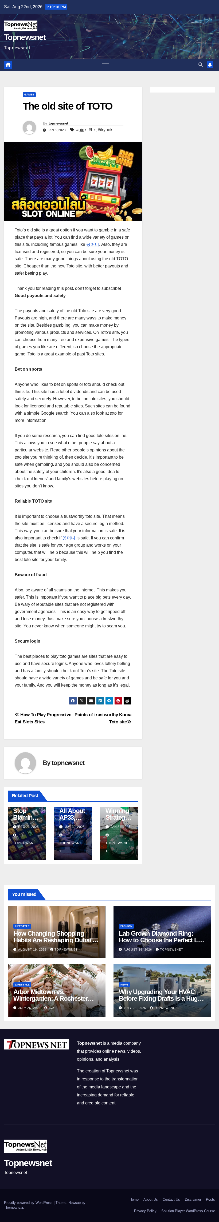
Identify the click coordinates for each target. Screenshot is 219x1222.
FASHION (126, 926)
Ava (51, 1007)
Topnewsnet (24, 37)
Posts (210, 1199)
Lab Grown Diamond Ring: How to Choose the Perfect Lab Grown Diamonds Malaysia (162, 940)
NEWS (124, 984)
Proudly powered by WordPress (29, 1203)
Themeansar (13, 1207)
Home (134, 1199)
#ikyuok (105, 129)
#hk (92, 129)
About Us (150, 1199)
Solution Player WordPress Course (188, 1211)
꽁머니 (92, 244)
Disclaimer (193, 1199)
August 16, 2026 (138, 949)
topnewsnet (58, 123)
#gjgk (81, 129)
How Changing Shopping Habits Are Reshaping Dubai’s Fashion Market (54, 940)
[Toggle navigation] (105, 65)
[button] (200, 64)
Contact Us (171, 1199)
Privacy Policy (145, 1211)
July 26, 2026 (30, 1007)
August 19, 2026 (33, 949)
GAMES (29, 94)
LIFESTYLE (22, 926)
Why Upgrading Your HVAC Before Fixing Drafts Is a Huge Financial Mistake (160, 998)
